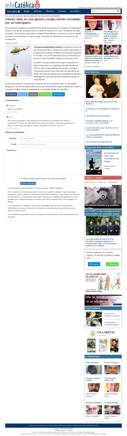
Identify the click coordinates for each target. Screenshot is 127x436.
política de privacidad (38, 179)
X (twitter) (57, 430)
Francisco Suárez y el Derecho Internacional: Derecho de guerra (94, 58)
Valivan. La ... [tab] (102, 182)
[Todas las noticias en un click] (103, 300)
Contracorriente (111, 403)
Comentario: (11, 150)
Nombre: (13, 138)
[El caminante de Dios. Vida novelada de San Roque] (94, 162)
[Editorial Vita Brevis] (103, 341)
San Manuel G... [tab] (90, 182)
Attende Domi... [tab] (114, 182)
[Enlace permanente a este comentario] (7, 106)
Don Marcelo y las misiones (98, 116)
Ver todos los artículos (92, 66)
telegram (69, 430)
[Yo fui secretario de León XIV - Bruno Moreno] (103, 283)
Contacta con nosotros (45, 425)
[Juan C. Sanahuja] (94, 410)
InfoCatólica (12, 12)
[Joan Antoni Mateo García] (112, 387)
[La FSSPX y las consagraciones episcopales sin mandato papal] (103, 226)
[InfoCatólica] (22, 4)
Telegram (59, 94)
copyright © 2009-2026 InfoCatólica (63, 428)
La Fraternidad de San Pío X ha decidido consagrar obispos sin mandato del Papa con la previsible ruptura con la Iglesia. (101, 242)
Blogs (26, 11)
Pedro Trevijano (111, 363)
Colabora (62, 11)
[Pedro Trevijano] (112, 370)
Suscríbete (74, 11)
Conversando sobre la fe (110, 379)
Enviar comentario (28, 183)
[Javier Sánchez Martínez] (94, 387)
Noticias (37, 11)
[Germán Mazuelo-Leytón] (112, 410)
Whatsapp (46, 94)
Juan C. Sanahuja (92, 416)
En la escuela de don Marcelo (99, 142)
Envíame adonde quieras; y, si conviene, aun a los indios (99, 122)
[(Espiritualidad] (94, 318)
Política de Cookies (72, 425)
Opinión (49, 11)
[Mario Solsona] (94, 370)
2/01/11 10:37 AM (11, 43)
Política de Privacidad (59, 425)
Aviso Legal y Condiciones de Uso (88, 425)
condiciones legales (58, 179)
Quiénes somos (33, 425)
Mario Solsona (92, 363)
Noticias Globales (94, 403)
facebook (63, 430)
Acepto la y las (44, 179)
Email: (14, 144)
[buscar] (118, 11)
